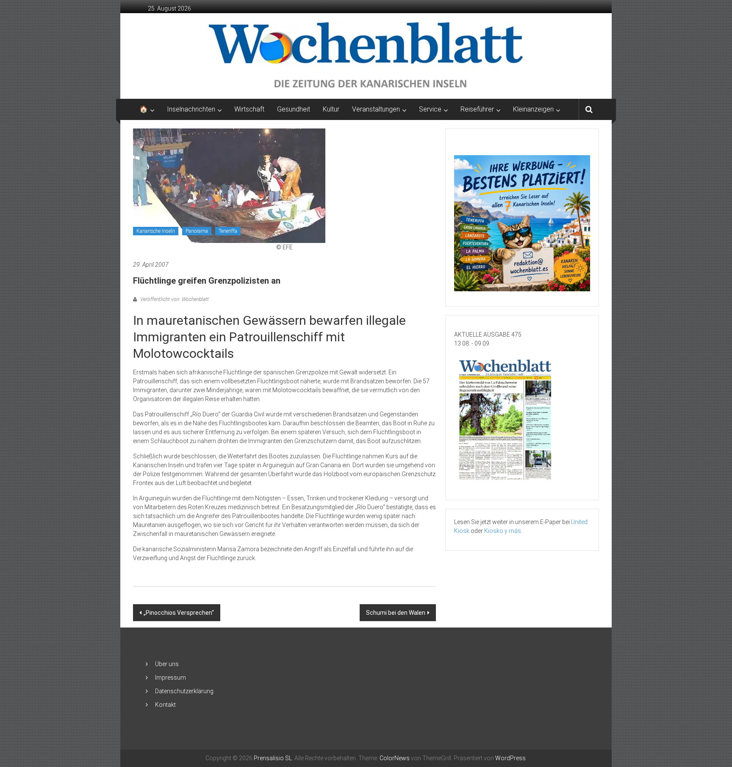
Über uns (167, 664)
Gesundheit (293, 109)
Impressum (170, 677)
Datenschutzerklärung (184, 691)
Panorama (197, 231)
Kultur (331, 109)
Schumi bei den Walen (395, 612)
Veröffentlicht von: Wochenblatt (174, 299)
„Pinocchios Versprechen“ (179, 612)
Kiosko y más (502, 530)
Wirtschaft (249, 109)
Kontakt (165, 704)
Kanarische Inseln (155, 231)
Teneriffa (228, 231)
